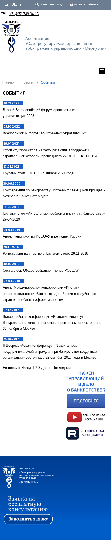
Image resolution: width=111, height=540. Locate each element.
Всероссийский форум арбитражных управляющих (44, 133)
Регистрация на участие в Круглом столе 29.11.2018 (45, 253)
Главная (8, 82)
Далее (46, 368)
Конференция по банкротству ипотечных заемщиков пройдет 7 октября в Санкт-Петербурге (54, 193)
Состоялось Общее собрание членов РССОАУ (41, 270)
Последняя (62, 368)
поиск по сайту (51, 4)
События (48, 82)
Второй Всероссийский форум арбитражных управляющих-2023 (39, 113)
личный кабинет (85, 4)
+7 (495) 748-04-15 (24, 14)
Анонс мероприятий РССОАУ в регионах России (42, 236)
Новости (27, 82)
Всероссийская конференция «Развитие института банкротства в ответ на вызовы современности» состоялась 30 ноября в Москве (52, 323)
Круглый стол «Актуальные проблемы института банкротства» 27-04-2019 (54, 216)
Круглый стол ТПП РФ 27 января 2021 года (38, 173)
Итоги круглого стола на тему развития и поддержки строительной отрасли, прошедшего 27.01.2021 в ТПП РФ (50, 153)
